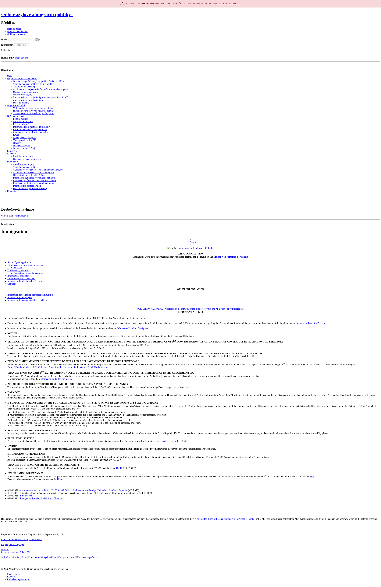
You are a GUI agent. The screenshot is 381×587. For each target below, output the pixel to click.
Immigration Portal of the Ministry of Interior (41, 498)
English (4, 544)
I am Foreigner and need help (21, 278)
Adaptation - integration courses (28, 273)
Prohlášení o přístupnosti (18, 579)
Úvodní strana (7, 215)
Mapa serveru (21, 57)
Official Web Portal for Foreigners (230, 257)
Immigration (22, 215)
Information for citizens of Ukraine (197, 248)
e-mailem (16, 539)
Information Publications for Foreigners (25, 281)
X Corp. (26, 539)
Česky (193, 242)
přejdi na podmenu (16, 34)
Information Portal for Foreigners (311, 323)
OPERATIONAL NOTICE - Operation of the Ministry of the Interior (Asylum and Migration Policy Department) (190, 308)
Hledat (4, 39)
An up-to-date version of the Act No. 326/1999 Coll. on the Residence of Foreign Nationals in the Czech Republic (73, 490)
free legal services (165, 441)
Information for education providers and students (30, 295)
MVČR (4, 549)
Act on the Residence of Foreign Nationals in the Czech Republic (223, 519)
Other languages (16, 544)
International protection (18, 275)
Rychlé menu (7, 44)
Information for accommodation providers (27, 300)
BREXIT (17, 267)
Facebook (36, 539)
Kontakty (11, 576)
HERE (119, 468)
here (188, 387)
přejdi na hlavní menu (17, 31)
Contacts (11, 283)
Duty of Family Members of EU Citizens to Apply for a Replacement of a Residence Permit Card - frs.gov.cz (58, 367)
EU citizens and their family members (25, 265)
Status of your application (19, 262)
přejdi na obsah (14, 29)
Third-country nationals (18, 270)
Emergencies (26, 495)
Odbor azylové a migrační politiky (36, 14)
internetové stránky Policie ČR (15, 552)
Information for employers (19, 297)
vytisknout (6, 539)
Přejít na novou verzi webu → (227, 3)
